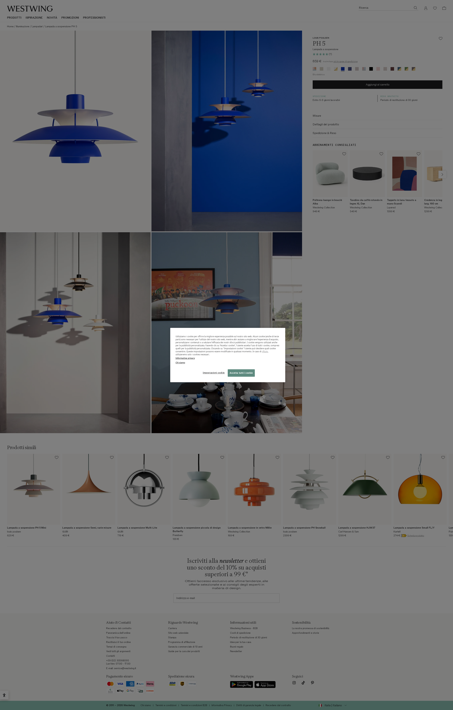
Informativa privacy (185, 358)
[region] (227, 355)
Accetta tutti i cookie (241, 373)
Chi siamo (180, 362)
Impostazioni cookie (214, 372)
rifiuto (265, 351)
